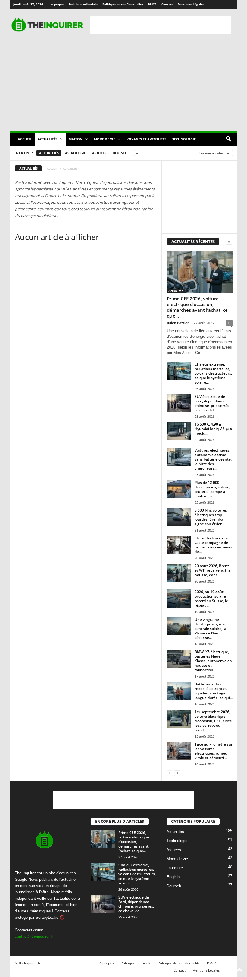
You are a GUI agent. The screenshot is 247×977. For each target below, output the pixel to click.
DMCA (152, 4)
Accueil (25, 139)
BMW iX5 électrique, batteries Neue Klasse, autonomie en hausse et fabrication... (213, 660)
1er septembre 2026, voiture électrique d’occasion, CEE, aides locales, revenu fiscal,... (213, 721)
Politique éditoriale (83, 4)
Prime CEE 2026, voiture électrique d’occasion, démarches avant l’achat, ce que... (197, 307)
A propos (57, 4)
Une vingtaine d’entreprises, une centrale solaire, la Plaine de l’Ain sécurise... (210, 628)
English (173, 877)
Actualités (47, 139)
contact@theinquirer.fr (34, 936)
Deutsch (120, 153)
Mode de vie (104, 139)
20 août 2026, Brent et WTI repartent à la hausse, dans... (212, 570)
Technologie (184, 139)
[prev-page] (170, 773)
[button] (228, 139)
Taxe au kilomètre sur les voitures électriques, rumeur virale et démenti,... (214, 751)
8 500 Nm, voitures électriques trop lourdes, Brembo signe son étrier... (211, 517)
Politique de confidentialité (122, 4)
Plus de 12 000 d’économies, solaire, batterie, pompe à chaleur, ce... (212, 489)
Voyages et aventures (146, 139)
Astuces (99, 153)
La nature (175, 868)
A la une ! (24, 153)
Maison (76, 139)
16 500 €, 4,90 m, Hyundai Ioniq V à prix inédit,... (213, 429)
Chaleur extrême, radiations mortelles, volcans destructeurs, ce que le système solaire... (213, 373)
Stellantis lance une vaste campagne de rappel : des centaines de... (213, 544)
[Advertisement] (160, 25)
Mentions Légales (191, 4)
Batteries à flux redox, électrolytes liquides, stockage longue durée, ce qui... (214, 691)
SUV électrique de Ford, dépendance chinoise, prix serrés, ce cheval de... (212, 403)
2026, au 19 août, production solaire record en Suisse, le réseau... (211, 598)
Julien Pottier (178, 323)
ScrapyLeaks (47, 917)
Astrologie (75, 153)
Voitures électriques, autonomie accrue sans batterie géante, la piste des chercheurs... (213, 459)
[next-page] (177, 773)
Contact (167, 4)
